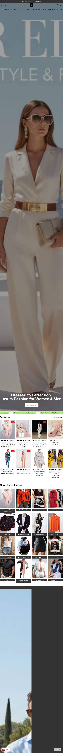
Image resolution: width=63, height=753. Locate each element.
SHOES (54, 9)
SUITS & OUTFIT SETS (19, 9)
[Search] (5, 5)
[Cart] (61, 5)
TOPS (42, 9)
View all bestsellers (58, 417)
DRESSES (28, 9)
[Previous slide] (18, 430)
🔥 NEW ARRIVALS (6, 9)
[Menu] (2, 5)
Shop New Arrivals (32, 405)
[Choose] (12, 436)
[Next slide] (29, 430)
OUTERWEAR (36, 9)
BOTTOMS (48, 9)
